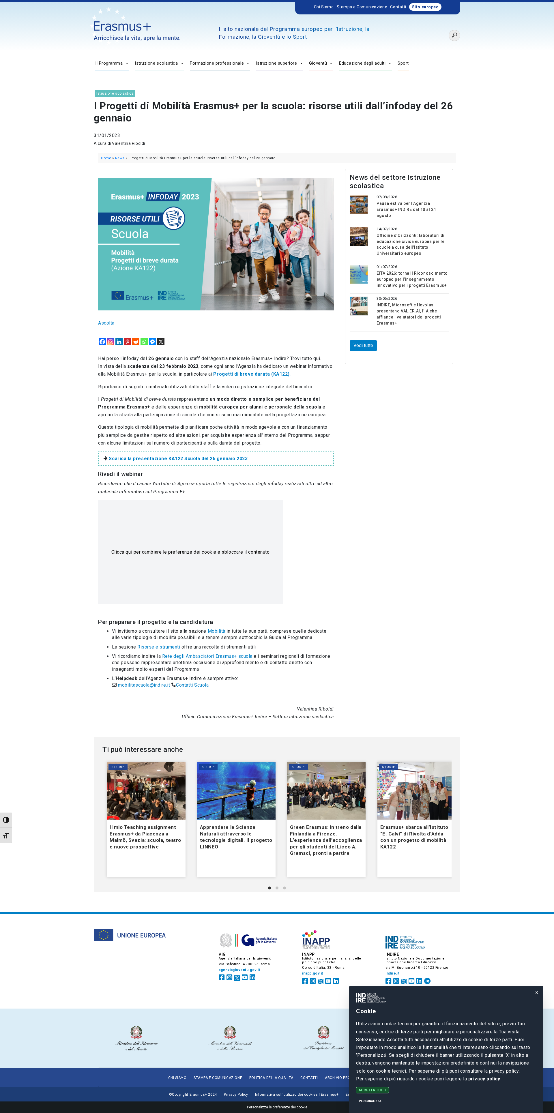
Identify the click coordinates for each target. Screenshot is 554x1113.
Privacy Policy (236, 1095)
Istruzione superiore (276, 63)
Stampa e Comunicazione (362, 7)
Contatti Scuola (193, 685)
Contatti (398, 7)
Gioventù (318, 63)
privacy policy (484, 1079)
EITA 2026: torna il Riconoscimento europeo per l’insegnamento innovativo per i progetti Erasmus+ (412, 279)
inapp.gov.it (312, 973)
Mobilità (215, 631)
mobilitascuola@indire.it (144, 685)
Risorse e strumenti (158, 647)
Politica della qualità (271, 1078)
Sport (403, 63)
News (120, 158)
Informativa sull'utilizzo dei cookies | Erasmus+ (296, 1095)
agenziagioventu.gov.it (239, 970)
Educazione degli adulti (362, 63)
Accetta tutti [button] (372, 1090)
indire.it (392, 973)
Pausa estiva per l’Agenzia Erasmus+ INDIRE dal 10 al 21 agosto (406, 209)
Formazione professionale (217, 63)
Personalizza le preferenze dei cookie (277, 1107)
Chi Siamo (324, 7)
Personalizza (370, 1101)
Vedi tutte (363, 345)
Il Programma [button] (109, 63)
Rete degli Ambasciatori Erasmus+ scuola (207, 656)
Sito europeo (425, 7)
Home (106, 158)
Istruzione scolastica (156, 63)
